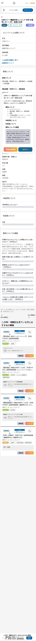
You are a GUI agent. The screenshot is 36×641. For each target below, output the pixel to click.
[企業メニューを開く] (6, 332)
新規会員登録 (10, 149)
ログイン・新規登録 (30, 3)
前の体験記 (4, 317)
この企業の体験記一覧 (9, 60)
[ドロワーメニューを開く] (2, 3)
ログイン (25, 149)
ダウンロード (29, 10)
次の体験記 (31, 315)
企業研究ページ (7, 63)
